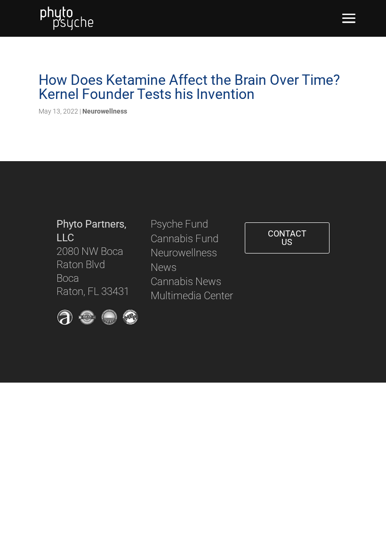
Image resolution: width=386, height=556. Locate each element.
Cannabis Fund (184, 239)
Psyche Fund (179, 224)
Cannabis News (186, 281)
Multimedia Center (192, 296)
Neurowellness (104, 111)
